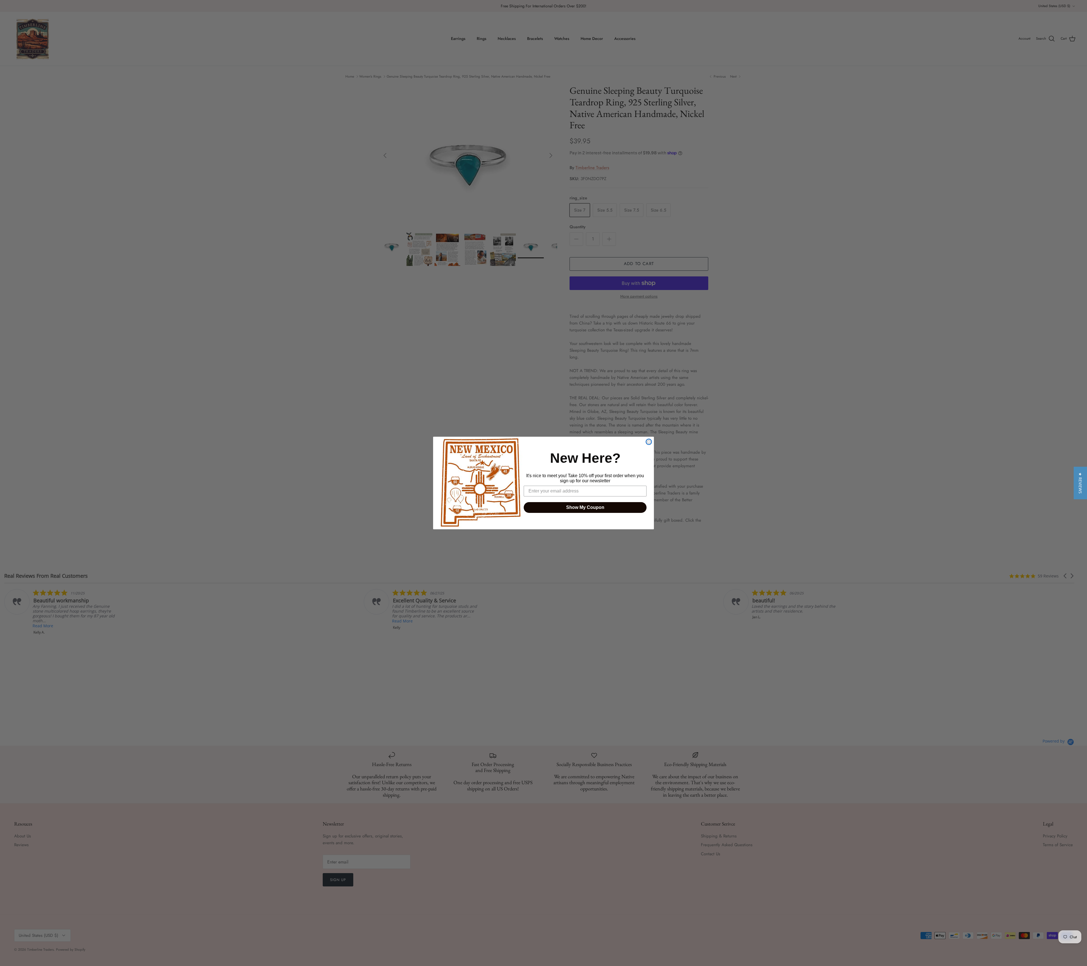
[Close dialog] (649, 442)
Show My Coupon (585, 507)
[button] (1080, 483)
